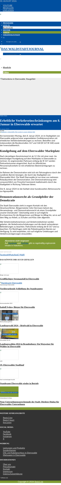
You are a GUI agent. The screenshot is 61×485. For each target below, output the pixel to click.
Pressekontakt (9, 467)
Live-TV (6, 25)
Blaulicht (8, 28)
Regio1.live (7, 418)
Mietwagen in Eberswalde (14, 455)
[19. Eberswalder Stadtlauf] (9, 359)
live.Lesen (8, 10)
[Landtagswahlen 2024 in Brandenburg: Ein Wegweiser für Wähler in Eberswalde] (9, 338)
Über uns (7, 464)
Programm (8, 23)
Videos (6, 32)
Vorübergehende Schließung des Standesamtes (21, 288)
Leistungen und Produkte (14, 448)
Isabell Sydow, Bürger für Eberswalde (17, 307)
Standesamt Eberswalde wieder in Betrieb (19, 383)
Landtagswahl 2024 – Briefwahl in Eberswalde (21, 325)
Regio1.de (39, 482)
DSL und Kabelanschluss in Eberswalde (20, 453)
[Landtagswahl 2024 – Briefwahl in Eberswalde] (9, 320)
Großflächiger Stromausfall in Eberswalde (19, 279)
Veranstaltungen (11, 35)
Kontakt (6, 469)
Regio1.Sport (8, 420)
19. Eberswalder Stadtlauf (12, 365)
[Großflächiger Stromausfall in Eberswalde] (9, 273)
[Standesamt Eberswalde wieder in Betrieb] (9, 378)
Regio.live (8, 8)
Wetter (6, 30)
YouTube (7, 6)
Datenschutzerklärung (12, 474)
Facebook (12, 243)
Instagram (7, 437)
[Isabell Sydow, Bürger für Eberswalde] (9, 301)
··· (4, 37)
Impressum (8, 472)
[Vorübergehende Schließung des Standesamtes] (11, 283)
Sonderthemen (9, 450)
